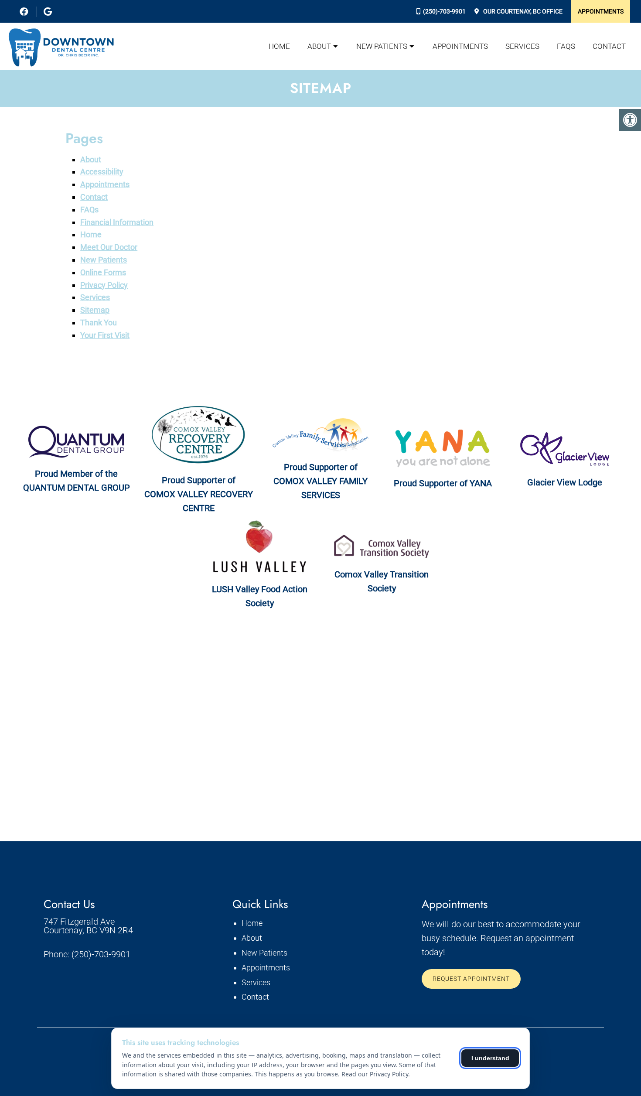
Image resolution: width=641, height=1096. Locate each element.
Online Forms (103, 272)
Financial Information (116, 222)
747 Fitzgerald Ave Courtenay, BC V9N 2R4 (88, 926)
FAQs (566, 46)
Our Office (522, 11)
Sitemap (94, 309)
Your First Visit (105, 335)
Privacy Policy (104, 285)
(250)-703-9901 (444, 11)
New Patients (381, 46)
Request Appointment (471, 978)
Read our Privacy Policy (374, 1074)
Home (279, 46)
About (319, 46)
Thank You (98, 322)
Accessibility (101, 171)
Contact (609, 46)
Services (522, 46)
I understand (490, 1058)
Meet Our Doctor (108, 247)
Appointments (601, 11)
